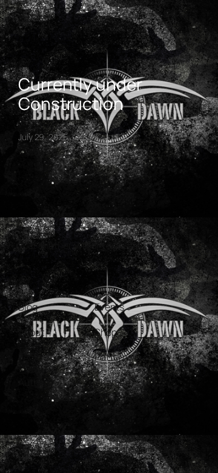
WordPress (179, 448)
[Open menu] (25, 19)
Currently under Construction (80, 94)
